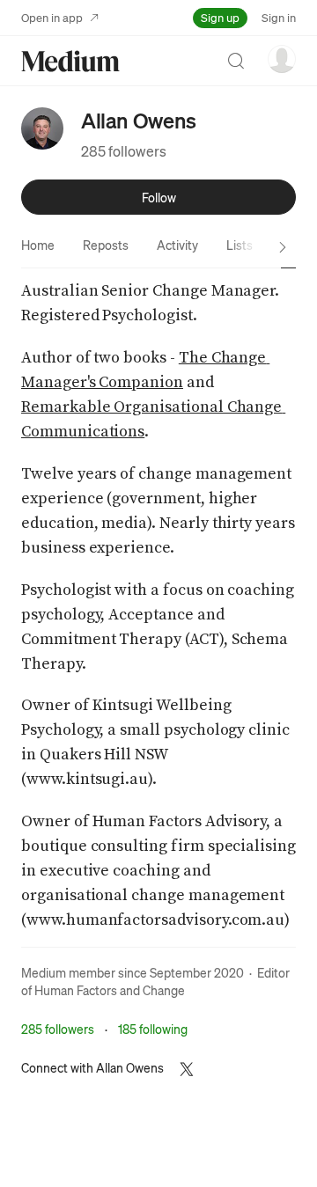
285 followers (123, 151)
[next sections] (282, 247)
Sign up (220, 17)
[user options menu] (282, 59)
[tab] (38, 244)
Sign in (279, 17)
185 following (153, 1029)
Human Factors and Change (109, 990)
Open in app (52, 17)
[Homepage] (70, 61)
